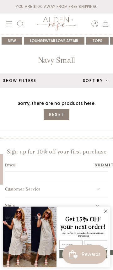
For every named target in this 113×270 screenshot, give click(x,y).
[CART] (105, 23)
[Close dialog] (105, 211)
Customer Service (22, 189)
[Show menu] (8, 23)
